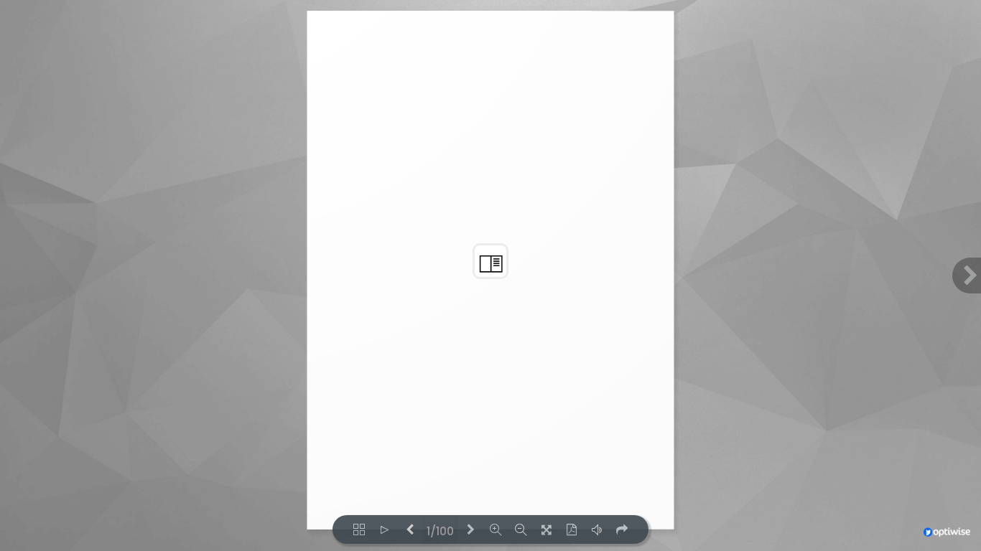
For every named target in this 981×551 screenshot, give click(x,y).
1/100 (440, 530)
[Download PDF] (571, 529)
